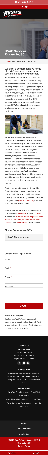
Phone (8, 277)
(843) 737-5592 (24, 2)
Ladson (39, 213)
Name (8, 259)
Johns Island (16, 219)
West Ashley (22, 222)
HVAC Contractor (24, 428)
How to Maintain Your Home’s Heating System (24, 399)
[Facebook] (23, 7)
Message (9, 286)
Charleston (21, 213)
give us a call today (26, 200)
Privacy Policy (24, 446)
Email (8, 268)
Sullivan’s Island (28, 219)
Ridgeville (33, 216)
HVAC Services (24, 434)
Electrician (24, 423)
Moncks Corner (22, 216)
